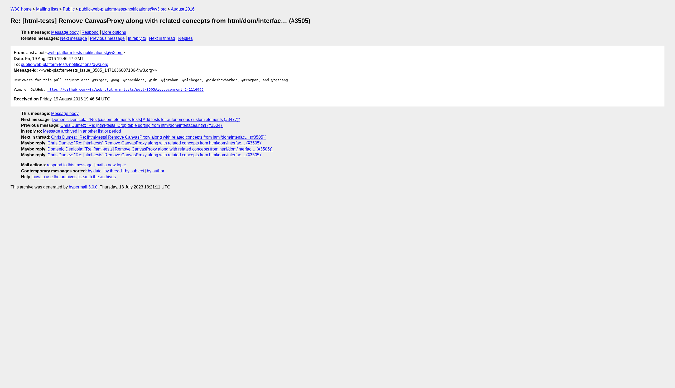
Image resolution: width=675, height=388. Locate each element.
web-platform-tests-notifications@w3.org (85, 52)
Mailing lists (47, 9)
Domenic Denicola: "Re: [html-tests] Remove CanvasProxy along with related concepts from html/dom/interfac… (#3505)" (160, 149)
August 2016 (183, 9)
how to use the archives (54, 176)
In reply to (137, 38)
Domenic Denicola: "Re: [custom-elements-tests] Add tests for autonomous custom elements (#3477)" (146, 119)
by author (155, 171)
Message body (65, 32)
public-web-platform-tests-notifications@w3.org (123, 9)
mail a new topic (110, 165)
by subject (134, 171)
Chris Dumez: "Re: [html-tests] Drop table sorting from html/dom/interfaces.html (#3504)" (141, 125)
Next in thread (162, 38)
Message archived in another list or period (82, 131)
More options (114, 32)
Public (69, 9)
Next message (73, 38)
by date (95, 171)
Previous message (107, 38)
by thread (113, 171)
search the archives (97, 176)
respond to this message (70, 165)
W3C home (21, 9)
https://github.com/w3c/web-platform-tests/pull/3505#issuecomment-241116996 (125, 89)
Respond (90, 32)
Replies (185, 38)
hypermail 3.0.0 (83, 187)
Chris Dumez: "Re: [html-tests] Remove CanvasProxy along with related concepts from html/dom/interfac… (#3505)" (158, 137)
